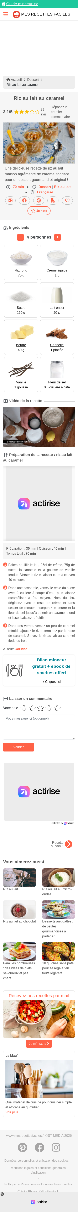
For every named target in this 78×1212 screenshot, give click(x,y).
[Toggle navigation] (6, 14)
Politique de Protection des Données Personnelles (38, 1184)
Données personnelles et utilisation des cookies (36, 1160)
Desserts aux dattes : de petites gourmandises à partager (57, 929)
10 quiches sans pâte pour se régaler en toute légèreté (58, 968)
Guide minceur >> (22, 4)
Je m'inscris (38, 1043)
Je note (41, 210)
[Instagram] (56, 1148)
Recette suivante (57, 844)
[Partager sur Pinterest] (38, 200)
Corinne (21, 649)
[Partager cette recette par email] (10, 200)
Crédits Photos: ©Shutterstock (38, 1191)
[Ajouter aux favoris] (67, 200)
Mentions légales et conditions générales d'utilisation (38, 1170)
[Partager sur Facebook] (24, 200)
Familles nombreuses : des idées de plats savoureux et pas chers (19, 970)
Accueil (16, 79)
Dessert (33, 79)
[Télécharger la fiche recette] (52, 200)
